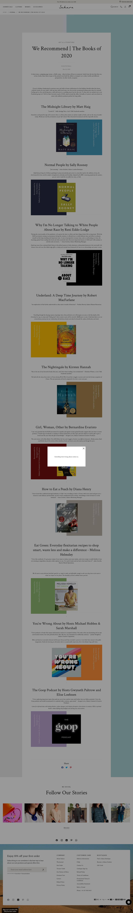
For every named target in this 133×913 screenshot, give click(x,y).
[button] (10, 910)
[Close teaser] (19, 907)
